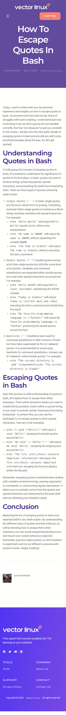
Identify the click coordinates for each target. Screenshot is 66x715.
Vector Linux (33, 698)
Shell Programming (51, 70)
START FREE (50, 16)
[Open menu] (8, 16)
